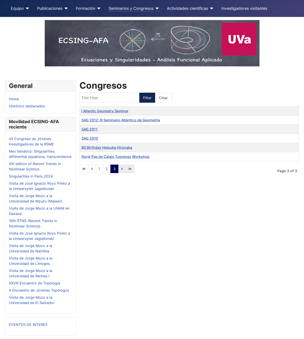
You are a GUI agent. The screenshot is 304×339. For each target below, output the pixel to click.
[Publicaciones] (65, 8)
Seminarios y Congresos (131, 8)
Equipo (17, 8)
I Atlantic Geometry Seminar (104, 111)
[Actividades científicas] (211, 8)
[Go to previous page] (92, 169)
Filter (147, 98)
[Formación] (98, 8)
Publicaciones (50, 8)
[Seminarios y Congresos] (156, 8)
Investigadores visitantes (244, 8)
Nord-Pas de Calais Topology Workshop (115, 156)
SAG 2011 (89, 129)
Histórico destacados (27, 106)
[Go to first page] (83, 169)
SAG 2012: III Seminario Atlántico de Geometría (120, 120)
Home (14, 99)
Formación (85, 8)
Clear (163, 98)
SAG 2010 (89, 138)
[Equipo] (26, 8)
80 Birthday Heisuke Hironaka (106, 147)
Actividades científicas (187, 8)
